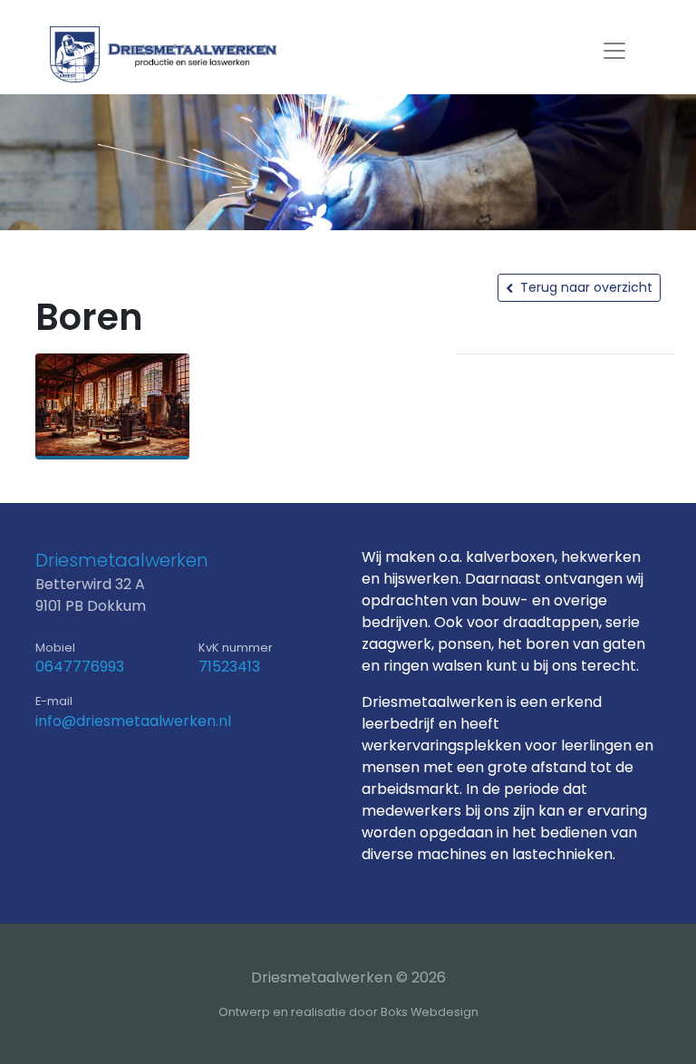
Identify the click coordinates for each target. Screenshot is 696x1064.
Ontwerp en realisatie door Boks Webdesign (348, 1012)
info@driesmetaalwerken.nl (133, 721)
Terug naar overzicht (586, 287)
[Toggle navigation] (614, 51)
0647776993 (79, 666)
